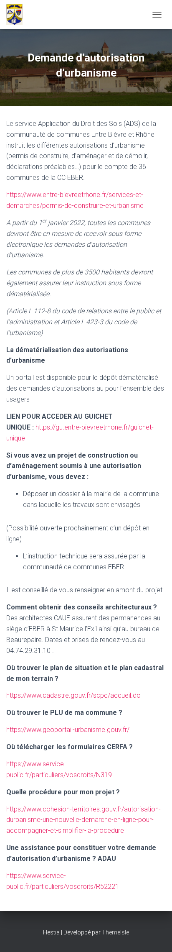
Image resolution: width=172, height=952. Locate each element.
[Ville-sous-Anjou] (17, 14)
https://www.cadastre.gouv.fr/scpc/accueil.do (73, 695)
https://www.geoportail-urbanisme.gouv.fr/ (67, 730)
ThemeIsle (115, 932)
